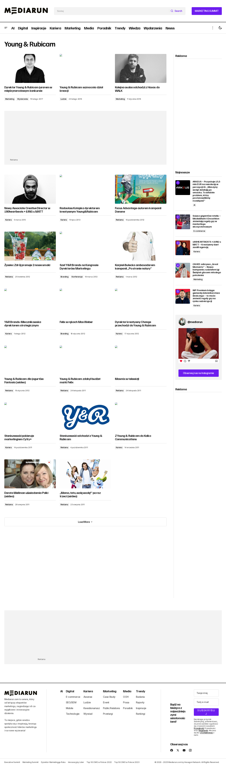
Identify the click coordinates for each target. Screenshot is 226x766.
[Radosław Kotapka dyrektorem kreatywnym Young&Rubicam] (85, 189)
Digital (70, 691)
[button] (6, 27)
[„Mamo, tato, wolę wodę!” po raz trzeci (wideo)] (85, 473)
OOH (125, 696)
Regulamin (203, 730)
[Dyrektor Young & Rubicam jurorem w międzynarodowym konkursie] (30, 68)
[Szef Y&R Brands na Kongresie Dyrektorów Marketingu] (85, 246)
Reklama (119, 220)
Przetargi (108, 713)
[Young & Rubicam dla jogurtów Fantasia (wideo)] (30, 360)
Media (127, 691)
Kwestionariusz (91, 708)
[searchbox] (111, 11)
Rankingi (140, 713)
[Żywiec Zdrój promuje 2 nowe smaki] (30, 246)
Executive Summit (12, 762)
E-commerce (199, 231)
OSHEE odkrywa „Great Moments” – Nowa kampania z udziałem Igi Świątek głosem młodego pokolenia (207, 269)
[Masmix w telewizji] (141, 360)
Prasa (126, 702)
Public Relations (111, 708)
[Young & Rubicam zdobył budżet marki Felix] (85, 360)
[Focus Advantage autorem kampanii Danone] (141, 189)
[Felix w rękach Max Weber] (85, 303)
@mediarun (195, 322)
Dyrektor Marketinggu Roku (53, 762)
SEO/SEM (71, 702)
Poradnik (128, 708)
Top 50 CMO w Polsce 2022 (99, 762)
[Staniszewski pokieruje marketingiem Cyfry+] (30, 417)
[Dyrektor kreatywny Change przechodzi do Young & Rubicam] (141, 303)
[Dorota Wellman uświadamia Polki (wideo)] (30, 473)
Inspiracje (141, 708)
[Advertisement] (85, 136)
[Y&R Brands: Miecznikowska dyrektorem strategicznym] (30, 303)
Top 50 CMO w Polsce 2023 (126, 762)
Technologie (73, 713)
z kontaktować (206, 732)
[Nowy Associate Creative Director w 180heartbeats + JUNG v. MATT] (30, 189)
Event (106, 702)
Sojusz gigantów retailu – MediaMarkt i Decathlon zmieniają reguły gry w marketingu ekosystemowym (207, 221)
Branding (64, 277)
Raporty (140, 702)
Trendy (140, 691)
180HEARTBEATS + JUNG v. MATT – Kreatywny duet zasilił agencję (207, 244)
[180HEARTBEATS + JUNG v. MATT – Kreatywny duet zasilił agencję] (182, 247)
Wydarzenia (22, 99)
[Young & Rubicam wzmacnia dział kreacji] (85, 68)
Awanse (87, 696)
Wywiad (87, 713)
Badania (140, 696)
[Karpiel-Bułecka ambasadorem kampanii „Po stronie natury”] (141, 246)
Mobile (69, 708)
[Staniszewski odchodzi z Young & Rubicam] (85, 417)
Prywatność (199, 728)
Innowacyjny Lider (76, 762)
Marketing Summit (31, 762)
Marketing (9, 99)
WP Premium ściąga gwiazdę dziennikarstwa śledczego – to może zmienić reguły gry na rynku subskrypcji (206, 296)
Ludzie (64, 99)
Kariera (8, 220)
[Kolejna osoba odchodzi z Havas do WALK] (141, 68)
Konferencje (77, 277)
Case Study (109, 696)
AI (194, 205)
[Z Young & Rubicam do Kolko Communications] (141, 417)
